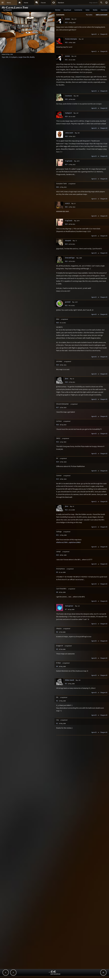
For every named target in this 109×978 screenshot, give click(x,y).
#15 (57, 442)
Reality (32, 57)
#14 (57, 462)
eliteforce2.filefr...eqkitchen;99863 (68, 542)
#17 (57, 407)
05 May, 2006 (9, 54)
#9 (57, 572)
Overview (104, 10)
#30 (66, 99)
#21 (66, 305)
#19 (57, 365)
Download (67, 10)
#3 (66, 683)
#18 (66, 382)
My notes (89, 15)
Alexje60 (68, 240)
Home (26, 2)
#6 (57, 632)
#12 (66, 510)
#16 (57, 424)
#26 (57, 187)
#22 (66, 261)
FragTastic (68, 161)
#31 (66, 59)
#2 (57, 701)
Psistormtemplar (71, 39)
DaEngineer (69, 606)
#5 (57, 649)
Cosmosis (68, 96)
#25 (66, 207)
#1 (57, 723)
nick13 (67, 203)
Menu (9, 2)
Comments (78, 10)
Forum (43, 2)
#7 (66, 609)
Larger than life (23, 57)
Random (61, 2)
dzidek (67, 19)
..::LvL (52, 972)
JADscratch (69, 133)
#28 (66, 136)
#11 (57, 535)
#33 (66, 22)
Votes (88, 10)
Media (95, 10)
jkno (66, 378)
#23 (66, 244)
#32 (66, 42)
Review (57, 10)
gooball (67, 302)
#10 (57, 555)
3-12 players (13, 57)
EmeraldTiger (70, 258)
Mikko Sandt (69, 680)
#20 (57, 322)
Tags (3, 57)
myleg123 (68, 113)
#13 (57, 479)
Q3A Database (55, 974)
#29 (66, 116)
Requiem (8, 10)
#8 (57, 592)
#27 (66, 164)
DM (7, 57)
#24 (66, 224)
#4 (57, 666)
